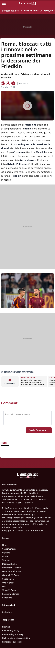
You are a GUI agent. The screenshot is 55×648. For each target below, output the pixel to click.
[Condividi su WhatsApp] (3, 83)
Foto (4, 586)
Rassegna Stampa (10, 594)
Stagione (6, 560)
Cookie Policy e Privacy (12, 634)
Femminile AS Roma (11, 571)
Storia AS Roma (9, 563)
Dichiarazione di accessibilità (16, 638)
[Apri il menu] (4, 3)
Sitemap (6, 626)
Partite (5, 556)
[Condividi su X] (13, 83)
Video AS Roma (9, 590)
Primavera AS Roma (11, 567)
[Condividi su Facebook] (8, 83)
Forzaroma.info (10, 10)
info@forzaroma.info (12, 527)
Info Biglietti (8, 582)
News (4, 545)
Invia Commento (38, 430)
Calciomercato (9, 548)
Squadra (6, 552)
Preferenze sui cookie (12, 641)
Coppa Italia (8, 579)
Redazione (7, 597)
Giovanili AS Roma (10, 575)
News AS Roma (31, 10)
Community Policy (10, 630)
